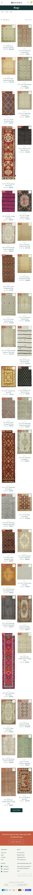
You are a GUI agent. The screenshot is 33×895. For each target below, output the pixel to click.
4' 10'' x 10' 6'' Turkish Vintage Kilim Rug (8, 287)
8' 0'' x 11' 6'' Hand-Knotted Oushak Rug (24, 724)
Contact (3, 857)
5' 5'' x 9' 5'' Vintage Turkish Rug (8, 729)
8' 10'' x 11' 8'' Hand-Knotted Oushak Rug (24, 245)
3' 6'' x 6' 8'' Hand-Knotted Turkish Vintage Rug (8, 801)
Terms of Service (21, 859)
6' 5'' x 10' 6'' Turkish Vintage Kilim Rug (8, 423)
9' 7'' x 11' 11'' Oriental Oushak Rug (24, 515)
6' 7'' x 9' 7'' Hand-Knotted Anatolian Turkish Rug (8, 351)
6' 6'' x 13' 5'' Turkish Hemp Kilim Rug (24, 360)
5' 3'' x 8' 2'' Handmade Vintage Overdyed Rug (25, 424)
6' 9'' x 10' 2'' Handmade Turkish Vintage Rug (8, 248)
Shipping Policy (21, 857)
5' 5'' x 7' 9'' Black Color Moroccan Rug (24, 391)
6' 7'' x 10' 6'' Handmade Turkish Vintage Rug (25, 556)
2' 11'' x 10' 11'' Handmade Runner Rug (8, 488)
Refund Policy (20, 855)
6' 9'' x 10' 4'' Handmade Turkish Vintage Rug (8, 760)
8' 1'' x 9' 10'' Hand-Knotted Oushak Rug (8, 46)
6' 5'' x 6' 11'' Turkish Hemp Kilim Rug (24, 584)
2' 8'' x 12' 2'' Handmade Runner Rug (8, 694)
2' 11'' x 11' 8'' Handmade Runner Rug (8, 184)
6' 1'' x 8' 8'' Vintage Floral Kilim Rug (8, 391)
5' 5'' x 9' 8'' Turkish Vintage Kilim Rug (8, 558)
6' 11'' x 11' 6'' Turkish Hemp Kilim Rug (8, 320)
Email (18, 871)
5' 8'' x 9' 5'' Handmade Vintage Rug (24, 458)
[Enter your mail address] (30, 874)
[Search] (28, 2)
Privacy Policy (21, 852)
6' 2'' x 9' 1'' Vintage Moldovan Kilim (24, 216)
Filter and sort (6, 19)
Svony (8, 44)
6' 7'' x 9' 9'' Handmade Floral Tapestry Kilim (8, 590)
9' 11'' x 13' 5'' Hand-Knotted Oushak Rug (24, 277)
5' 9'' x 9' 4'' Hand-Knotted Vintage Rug (24, 85)
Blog (2, 855)
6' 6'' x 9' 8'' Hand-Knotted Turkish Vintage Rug (24, 658)
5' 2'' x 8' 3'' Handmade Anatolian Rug (24, 51)
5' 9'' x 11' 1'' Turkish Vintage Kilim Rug (8, 120)
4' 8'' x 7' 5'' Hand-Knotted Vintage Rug (24, 762)
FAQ (2, 859)
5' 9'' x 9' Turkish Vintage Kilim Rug (8, 217)
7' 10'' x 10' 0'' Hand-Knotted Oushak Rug (8, 79)
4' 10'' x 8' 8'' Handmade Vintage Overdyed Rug (8, 523)
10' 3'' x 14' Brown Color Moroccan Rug (24, 149)
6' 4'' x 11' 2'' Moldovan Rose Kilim (24, 798)
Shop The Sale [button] (16, 841)
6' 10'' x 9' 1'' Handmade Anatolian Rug (24, 114)
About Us (3, 852)
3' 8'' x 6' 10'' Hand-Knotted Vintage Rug (24, 627)
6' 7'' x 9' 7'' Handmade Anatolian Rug (24, 318)
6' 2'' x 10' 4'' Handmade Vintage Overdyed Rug (8, 624)
